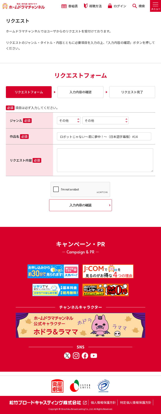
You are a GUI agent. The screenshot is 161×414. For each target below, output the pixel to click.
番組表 (73, 6)
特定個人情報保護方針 (135, 402)
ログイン (119, 6)
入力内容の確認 (80, 205)
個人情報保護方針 (103, 402)
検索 (141, 6)
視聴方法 (95, 6)
